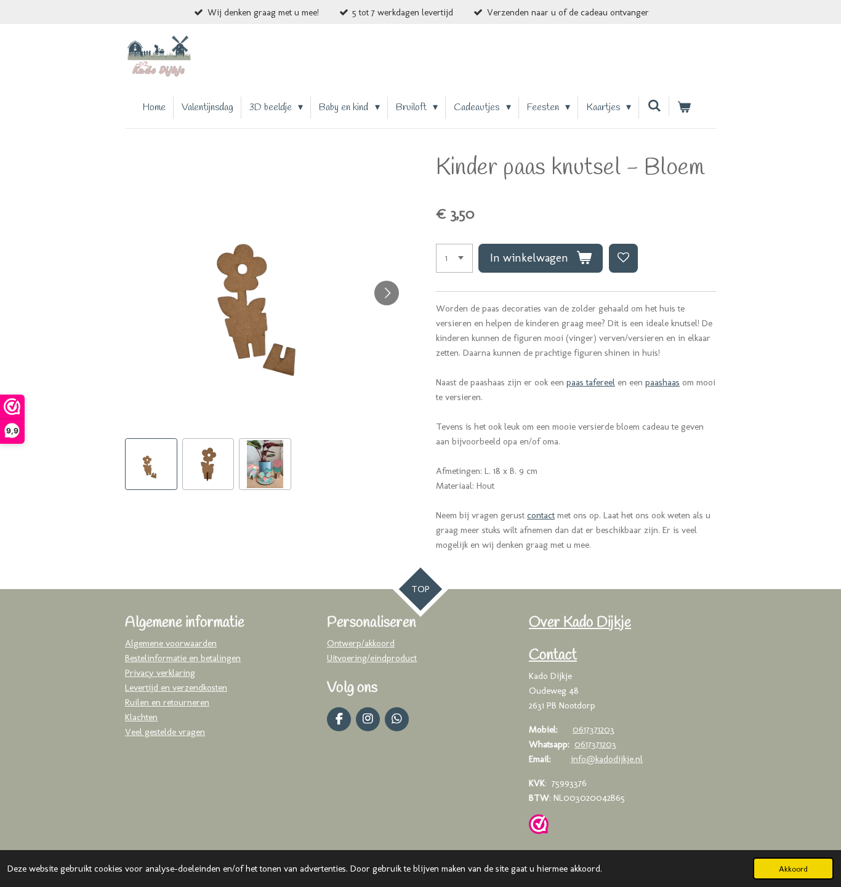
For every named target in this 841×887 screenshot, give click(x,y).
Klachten (141, 717)
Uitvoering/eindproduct (372, 658)
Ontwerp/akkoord (361, 643)
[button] (151, 464)
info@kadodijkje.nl (607, 759)
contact (541, 515)
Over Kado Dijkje (580, 623)
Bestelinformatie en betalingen (183, 658)
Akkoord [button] (793, 868)
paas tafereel (590, 382)
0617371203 (593, 729)
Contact (553, 655)
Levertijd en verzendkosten (176, 687)
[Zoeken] (654, 106)
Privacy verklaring (160, 672)
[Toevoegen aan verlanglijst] (623, 258)
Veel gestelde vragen (165, 731)
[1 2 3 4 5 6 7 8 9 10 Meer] (454, 258)
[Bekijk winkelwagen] (684, 108)
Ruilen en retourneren (167, 702)
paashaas (662, 382)
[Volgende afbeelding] (386, 293)
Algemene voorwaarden (171, 643)
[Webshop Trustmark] (539, 826)
